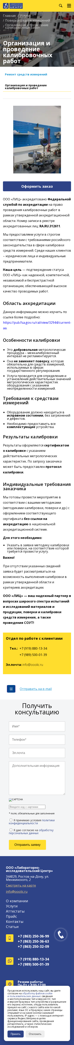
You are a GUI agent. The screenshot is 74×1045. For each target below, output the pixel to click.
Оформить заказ (37, 186)
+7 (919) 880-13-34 (33, 648)
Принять (16, 1034)
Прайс (11, 916)
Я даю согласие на (31, 831)
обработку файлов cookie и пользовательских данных (29, 995)
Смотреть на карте (21, 885)
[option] (37, 139)
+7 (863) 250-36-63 (33, 941)
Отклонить (35, 1034)
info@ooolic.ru (32, 664)
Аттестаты (15, 911)
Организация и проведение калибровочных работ (26, 86)
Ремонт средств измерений (26, 74)
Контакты (14, 921)
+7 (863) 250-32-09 (33, 946)
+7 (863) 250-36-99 (33, 936)
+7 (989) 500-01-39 (33, 655)
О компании (17, 901)
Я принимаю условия (32, 821)
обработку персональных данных (31, 831)
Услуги (12, 906)
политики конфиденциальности (32, 821)
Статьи (12, 926)
